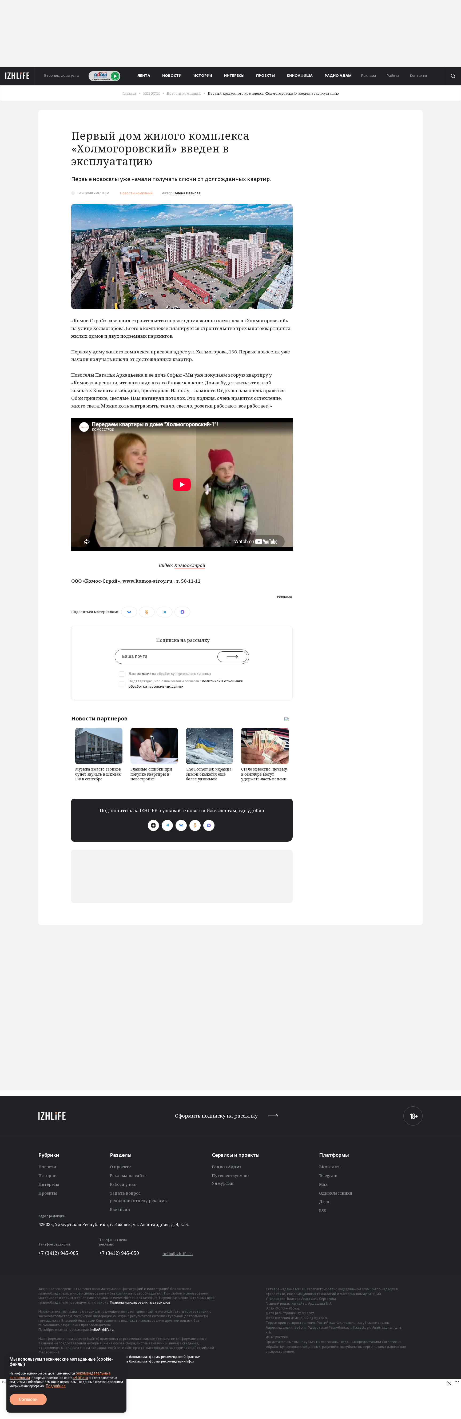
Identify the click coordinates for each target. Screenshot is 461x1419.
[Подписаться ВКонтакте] (181, 825)
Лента (144, 76)
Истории (47, 1175)
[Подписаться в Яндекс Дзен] (153, 825)
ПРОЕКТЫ (265, 76)
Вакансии (120, 1209)
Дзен (324, 1201)
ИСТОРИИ (202, 76)
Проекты (47, 1193)
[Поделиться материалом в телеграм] (164, 612)
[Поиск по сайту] (452, 76)
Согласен (28, 1399)
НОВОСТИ (171, 76)
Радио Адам (338, 76)
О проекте (120, 1166)
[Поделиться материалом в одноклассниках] (146, 612)
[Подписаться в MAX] (208, 825)
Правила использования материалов (140, 1302)
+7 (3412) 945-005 (58, 1253)
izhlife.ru (80, 1378)
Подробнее (56, 1386)
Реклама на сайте (128, 1175)
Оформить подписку (216, 1116)
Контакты (418, 76)
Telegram (328, 1175)
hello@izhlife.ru (177, 1253)
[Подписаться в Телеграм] (167, 825)
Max (323, 1184)
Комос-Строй (189, 565)
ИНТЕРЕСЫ (234, 76)
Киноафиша (300, 76)
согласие (144, 674)
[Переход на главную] (17, 76)
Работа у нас (123, 1184)
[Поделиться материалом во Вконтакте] (129, 612)
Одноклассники (335, 1193)
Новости (47, 1166)
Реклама (368, 76)
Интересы (48, 1184)
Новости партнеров (99, 718)
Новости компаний (136, 193)
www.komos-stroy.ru (147, 581)
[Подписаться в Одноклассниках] (195, 825)
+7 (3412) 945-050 (119, 1253)
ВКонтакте (330, 1166)
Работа (393, 76)
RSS (322, 1210)
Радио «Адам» (226, 1166)
